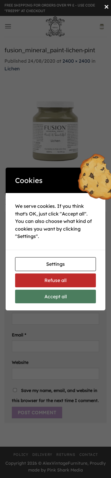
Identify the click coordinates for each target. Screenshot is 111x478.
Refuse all (55, 280)
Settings (55, 264)
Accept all (55, 296)
